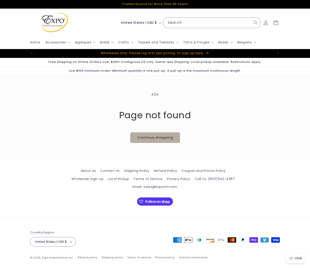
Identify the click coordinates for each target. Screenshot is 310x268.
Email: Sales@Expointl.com (155, 186)
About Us (88, 170)
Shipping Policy (137, 170)
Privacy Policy (178, 178)
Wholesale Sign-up (87, 178)
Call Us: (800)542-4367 (215, 178)
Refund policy (87, 257)
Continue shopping (155, 137)
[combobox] (212, 23)
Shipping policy (112, 257)
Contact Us (110, 170)
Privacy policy (165, 257)
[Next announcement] (278, 53)
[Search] (256, 23)
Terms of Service (148, 178)
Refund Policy (165, 170)
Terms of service (139, 257)
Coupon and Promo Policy (204, 170)
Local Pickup (118, 178)
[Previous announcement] (32, 53)
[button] (57, 42)
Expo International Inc (57, 257)
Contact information (193, 257)
